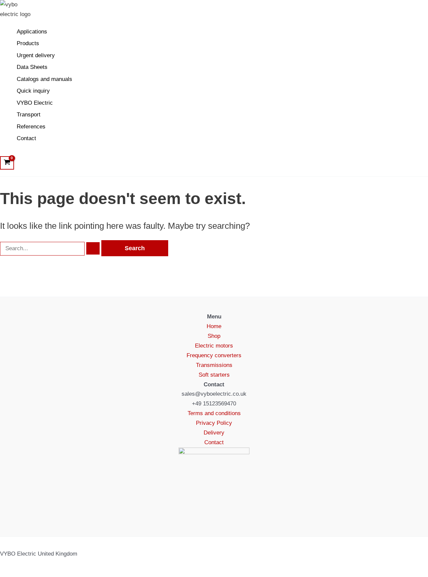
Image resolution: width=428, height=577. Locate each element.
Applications (32, 31)
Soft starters (214, 375)
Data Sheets (32, 67)
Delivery (214, 432)
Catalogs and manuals (44, 79)
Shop (214, 336)
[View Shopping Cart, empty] (7, 163)
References (31, 126)
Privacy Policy (214, 423)
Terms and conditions (214, 413)
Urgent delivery (36, 55)
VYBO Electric (35, 103)
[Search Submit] (93, 248)
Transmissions (214, 365)
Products (28, 43)
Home (214, 326)
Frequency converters (214, 355)
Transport (28, 114)
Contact (26, 138)
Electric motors (214, 346)
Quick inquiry (33, 91)
